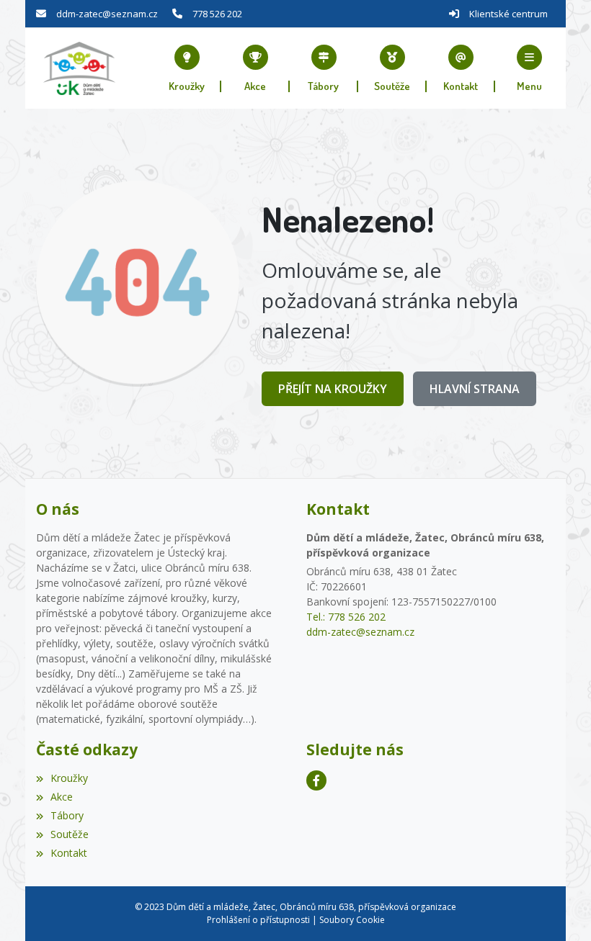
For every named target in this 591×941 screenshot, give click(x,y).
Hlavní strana (475, 389)
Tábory (67, 815)
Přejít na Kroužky (332, 389)
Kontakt (68, 853)
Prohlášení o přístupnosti (258, 920)
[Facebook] (316, 780)
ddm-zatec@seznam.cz (107, 13)
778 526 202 (217, 13)
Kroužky (69, 778)
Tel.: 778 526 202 (346, 616)
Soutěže (69, 834)
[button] (529, 68)
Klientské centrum (508, 13)
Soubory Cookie (352, 920)
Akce (61, 796)
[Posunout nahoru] (559, 909)
